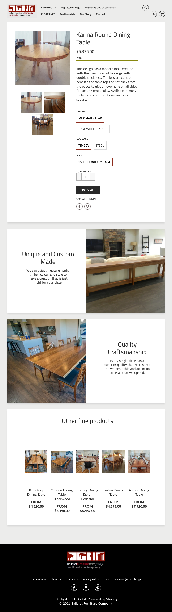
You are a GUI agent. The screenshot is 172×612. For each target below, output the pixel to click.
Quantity (83, 171)
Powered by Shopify (102, 599)
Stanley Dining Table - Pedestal (87, 494)
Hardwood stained (92, 129)
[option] (42, 58)
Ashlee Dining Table (139, 492)
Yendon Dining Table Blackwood (62, 494)
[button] (88, 190)
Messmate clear (90, 118)
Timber (83, 145)
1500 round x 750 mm (94, 162)
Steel (100, 145)
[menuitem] (49, 7)
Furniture (47, 7)
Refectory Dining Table (36, 492)
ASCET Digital (75, 599)
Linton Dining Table (113, 492)
